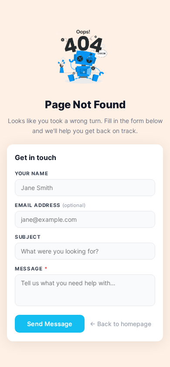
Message (31, 269)
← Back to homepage (120, 323)
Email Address (50, 205)
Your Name (31, 173)
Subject (28, 237)
